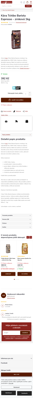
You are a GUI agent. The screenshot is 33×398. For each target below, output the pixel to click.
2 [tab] (15, 279)
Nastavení (16, 387)
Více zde (10, 383)
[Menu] (31, 2)
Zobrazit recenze (11, 298)
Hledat (28, 6)
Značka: (4, 115)
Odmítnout (8, 393)
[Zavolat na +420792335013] (21, 2)
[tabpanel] (8, 259)
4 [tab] (18, 279)
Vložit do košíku (17, 100)
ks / (16, 374)
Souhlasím (24, 393)
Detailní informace (24, 68)
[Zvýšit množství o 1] (29, 93)
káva (6, 58)
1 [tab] (14, 279)
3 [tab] (17, 279)
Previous (28, 237)
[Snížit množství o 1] (29, 95)
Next (30, 237)
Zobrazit (8, 274)
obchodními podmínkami (21, 338)
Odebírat (25, 333)
